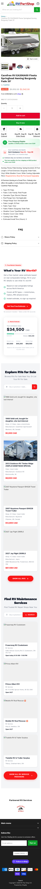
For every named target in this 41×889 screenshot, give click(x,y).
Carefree (6, 85)
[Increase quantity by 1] (20, 108)
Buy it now (20, 123)
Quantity (4, 103)
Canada (19, 853)
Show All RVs (19, 578)
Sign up (33, 843)
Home (3, 16)
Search (31, 615)
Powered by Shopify (20, 885)
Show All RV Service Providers (19, 775)
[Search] (37, 9)
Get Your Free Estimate (16, 306)
